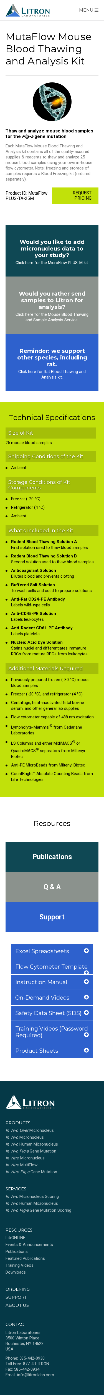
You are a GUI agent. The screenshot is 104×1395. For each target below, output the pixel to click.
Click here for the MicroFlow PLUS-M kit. (52, 262)
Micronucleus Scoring (32, 1196)
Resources (19, 1230)
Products (18, 1122)
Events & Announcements (29, 1244)
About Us (17, 1305)
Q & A (52, 887)
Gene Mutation (31, 1151)
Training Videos (20, 1265)
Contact (16, 1324)
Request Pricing (82, 195)
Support (52, 917)
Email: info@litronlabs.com (30, 1374)
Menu (87, 10)
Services (16, 1188)
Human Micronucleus (32, 1144)
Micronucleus (30, 1130)
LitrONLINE (15, 1237)
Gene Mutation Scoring (38, 1210)
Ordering (18, 1289)
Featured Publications (25, 1258)
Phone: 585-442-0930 (25, 1358)
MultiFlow (21, 1164)
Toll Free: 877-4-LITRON (27, 1363)
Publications (52, 857)
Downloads (16, 1272)
